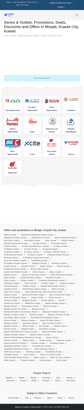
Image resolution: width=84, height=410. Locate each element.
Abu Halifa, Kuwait (32, 240)
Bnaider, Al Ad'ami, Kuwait (15, 269)
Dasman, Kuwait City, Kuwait (34, 275)
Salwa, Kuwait (29, 340)
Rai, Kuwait (44, 326)
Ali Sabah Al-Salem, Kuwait (16, 263)
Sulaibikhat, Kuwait (54, 352)
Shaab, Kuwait (45, 340)
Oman (60, 398)
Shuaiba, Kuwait (38, 343)
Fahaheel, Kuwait (53, 278)
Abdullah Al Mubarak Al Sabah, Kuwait (37, 235)
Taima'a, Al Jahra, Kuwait (51, 355)
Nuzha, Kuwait (10, 320)
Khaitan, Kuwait (11, 300)
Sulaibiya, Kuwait (11, 355)
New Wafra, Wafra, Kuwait (15, 318)
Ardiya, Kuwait (46, 266)
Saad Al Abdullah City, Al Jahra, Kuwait (20, 332)
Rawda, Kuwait (60, 326)
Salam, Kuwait (52, 337)
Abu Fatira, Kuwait (12, 240)
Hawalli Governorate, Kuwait (53, 286)
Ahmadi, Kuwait (40, 243)
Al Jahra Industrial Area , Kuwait (35, 246)
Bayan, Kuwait (63, 266)
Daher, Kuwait (39, 272)
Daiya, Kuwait (55, 272)
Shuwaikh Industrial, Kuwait (16, 346)
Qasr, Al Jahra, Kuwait (51, 323)
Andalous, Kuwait (59, 263)
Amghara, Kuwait (39, 263)
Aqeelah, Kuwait (28, 266)
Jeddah (21, 378)
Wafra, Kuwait (40, 357)
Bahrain (38, 398)
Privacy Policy (36, 407)
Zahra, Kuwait (45, 360)
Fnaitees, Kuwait (67, 283)
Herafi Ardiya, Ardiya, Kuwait (34, 289)
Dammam (46, 378)
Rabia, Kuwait (28, 326)
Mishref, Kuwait (38, 309)
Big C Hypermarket (13, 152)
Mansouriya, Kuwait (30, 306)
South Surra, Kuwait (12, 352)
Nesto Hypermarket (51, 108)
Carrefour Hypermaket (32, 108)
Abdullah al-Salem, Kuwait (15, 238)
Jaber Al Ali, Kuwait (12, 292)
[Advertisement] (42, 53)
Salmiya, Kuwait (11, 340)
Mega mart (12, 173)
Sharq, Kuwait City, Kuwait (15, 343)
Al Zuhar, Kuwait (31, 249)
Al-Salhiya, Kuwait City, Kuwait (36, 258)
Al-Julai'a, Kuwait (31, 252)
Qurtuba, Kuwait (11, 326)
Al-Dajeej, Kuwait (50, 249)
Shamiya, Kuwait (64, 340)
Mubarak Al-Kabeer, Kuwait (54, 312)
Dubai (34, 380)
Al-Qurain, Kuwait (35, 255)
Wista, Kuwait (10, 360)
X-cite (32, 154)
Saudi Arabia (13, 398)
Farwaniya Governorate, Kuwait (51, 280)
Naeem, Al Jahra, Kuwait (14, 315)
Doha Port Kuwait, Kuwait (62, 275)
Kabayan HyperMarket (71, 130)
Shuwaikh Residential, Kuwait (17, 349)
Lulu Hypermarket (12, 110)
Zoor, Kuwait (61, 360)
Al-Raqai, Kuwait (11, 258)
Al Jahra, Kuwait (61, 246)
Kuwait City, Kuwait (12, 303)
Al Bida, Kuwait (10, 246)
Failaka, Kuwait (27, 280)
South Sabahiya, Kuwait (44, 349)
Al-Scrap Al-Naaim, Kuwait (15, 260)
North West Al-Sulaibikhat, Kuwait (45, 318)
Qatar (58, 378)
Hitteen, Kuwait (58, 289)
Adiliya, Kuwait (67, 240)
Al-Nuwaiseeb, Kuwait (13, 255)
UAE (27, 398)
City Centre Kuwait (51, 152)
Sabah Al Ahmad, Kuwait (52, 332)
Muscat (70, 378)
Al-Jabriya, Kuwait (12, 252)
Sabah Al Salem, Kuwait (40, 335)
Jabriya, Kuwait (10, 295)
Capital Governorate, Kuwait (16, 272)
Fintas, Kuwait (30, 283)
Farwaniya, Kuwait (12, 283)
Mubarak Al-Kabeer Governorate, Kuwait (21, 312)
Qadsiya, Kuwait (11, 323)
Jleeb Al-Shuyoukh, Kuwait (15, 297)
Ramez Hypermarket (13, 130)
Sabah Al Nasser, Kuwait (14, 335)
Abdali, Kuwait (10, 235)
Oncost (71, 154)
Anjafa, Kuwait (10, 266)
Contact (26, 407)
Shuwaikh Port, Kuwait (42, 346)
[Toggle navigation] (77, 15)
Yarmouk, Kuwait (27, 360)
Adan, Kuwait (51, 240)
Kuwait (62, 300)
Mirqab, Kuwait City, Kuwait (15, 309)
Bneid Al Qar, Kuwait (40, 269)
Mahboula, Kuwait (33, 303)
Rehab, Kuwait (10, 329)
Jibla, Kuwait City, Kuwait (60, 295)
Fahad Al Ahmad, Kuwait (30, 278)
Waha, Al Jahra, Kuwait (60, 357)
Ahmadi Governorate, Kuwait (16, 243)
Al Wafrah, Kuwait (11, 249)
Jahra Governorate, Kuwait (33, 295)
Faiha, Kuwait (10, 280)
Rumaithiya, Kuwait (47, 329)
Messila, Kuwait (50, 306)
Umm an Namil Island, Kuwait (16, 357)
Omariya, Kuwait (28, 320)
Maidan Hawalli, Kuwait (55, 303)
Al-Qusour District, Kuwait (58, 255)
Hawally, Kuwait (11, 289)
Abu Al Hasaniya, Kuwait (65, 238)
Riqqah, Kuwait (28, 329)
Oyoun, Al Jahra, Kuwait (50, 320)
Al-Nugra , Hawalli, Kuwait (55, 252)
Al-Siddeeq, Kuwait (39, 260)
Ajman (58, 380)
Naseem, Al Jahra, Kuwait (59, 315)
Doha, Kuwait (10, 278)
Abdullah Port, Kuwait (40, 238)
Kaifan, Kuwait (55, 297)
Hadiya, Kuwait (29, 286)
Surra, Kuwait (29, 355)
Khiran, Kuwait (47, 300)
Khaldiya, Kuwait (29, 300)
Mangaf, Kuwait (10, 306)
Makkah (9, 378)
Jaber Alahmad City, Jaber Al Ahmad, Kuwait (44, 292)
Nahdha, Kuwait (37, 315)
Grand (32, 132)
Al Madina (71, 110)
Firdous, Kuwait (48, 283)
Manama (11, 380)
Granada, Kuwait (11, 286)
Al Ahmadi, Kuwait (59, 243)
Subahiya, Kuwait (33, 352)
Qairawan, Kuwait (30, 323)
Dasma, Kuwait (10, 275)
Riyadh (34, 378)
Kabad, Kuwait (38, 297)
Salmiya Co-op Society (52, 130)
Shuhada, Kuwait (57, 343)
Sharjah (46, 380)
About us (18, 407)
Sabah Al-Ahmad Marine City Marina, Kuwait (23, 337)
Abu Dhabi (70, 380)
